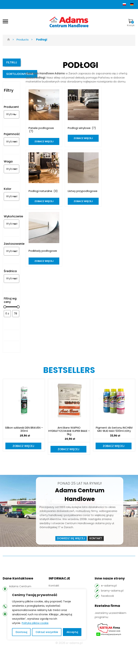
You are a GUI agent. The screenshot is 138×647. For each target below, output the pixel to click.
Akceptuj (72, 632)
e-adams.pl (109, 585)
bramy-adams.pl (112, 590)
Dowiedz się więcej (71, 538)
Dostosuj (21, 632)
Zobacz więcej (23, 446)
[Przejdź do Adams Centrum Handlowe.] (8, 39)
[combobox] (10, 114)
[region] (46, 614)
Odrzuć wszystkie (47, 632)
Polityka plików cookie (35, 623)
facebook (107, 596)
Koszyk (130, 24)
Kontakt (95, 538)
